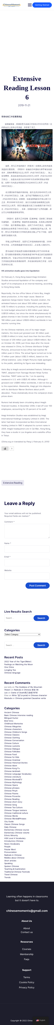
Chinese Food (10, 754)
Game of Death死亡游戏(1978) (24, 692)
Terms (26, 977)
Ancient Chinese (11, 712)
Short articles (10, 860)
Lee (6, 692)
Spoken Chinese (11, 866)
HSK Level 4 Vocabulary (14, 838)
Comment (9, 522)
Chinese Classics (11, 735)
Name (7, 543)
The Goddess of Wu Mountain (28, 687)
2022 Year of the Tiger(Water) (17, 661)
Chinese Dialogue (12, 749)
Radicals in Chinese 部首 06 (26, 690)
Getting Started (42, 5)
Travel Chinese (11, 874)
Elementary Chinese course (16, 830)
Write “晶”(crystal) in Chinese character (29, 695)
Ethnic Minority (11, 835)
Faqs (26, 959)
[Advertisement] (27, 39)
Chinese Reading (11, 799)
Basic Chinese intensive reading (18, 715)
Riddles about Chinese (14, 858)
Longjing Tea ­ (10, 670)
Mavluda (8, 698)
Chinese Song (10, 805)
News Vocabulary (12, 844)
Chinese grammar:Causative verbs (30, 698)
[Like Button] (5, 448)
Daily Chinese (10, 827)
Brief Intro (8, 721)
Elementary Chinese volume (16, 832)
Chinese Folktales (12, 751)
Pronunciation (10, 852)
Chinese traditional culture (16, 813)
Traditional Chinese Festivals (17, 872)
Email (7, 557)
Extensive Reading (12, 482)
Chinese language (12, 673)
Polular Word (10, 849)
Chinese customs (12, 746)
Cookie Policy (26, 982)
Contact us (27, 932)
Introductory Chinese (13, 841)
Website (8, 570)
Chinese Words (11, 816)
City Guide (9, 821)
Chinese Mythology (13, 782)
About (26, 928)
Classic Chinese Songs (14, 824)
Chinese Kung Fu (12, 768)
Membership (26, 954)
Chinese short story (13, 802)
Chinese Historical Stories (16, 763)
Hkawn (7, 690)
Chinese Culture (11, 743)
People (7, 846)
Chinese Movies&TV (13, 779)
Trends (7, 877)
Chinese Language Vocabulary (17, 774)
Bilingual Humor (11, 718)
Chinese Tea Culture (13, 807)
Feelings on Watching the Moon (18, 664)
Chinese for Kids (11, 757)
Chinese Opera (11, 785)
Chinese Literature (12, 777)
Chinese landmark (12, 771)
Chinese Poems (11, 793)
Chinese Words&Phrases (15, 818)
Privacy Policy (26, 987)
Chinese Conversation (14, 740)
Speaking (8, 863)
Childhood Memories (13, 723)
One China (9, 667)
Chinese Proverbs (12, 796)
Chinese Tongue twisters (15, 810)
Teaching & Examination (14, 869)
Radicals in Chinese (13, 855)
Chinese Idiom (10, 765)
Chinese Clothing (12, 737)
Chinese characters (13, 729)
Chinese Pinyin (11, 790)
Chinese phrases (11, 788)
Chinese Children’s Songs (15, 732)
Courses (26, 949)
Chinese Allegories (12, 726)
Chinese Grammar (12, 760)
